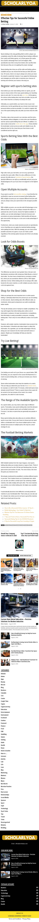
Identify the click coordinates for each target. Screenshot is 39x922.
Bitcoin (3, 685)
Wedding (3, 828)
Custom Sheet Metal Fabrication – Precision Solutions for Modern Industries (16, 620)
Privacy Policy (26, 919)
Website (3, 825)
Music (2, 781)
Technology (4, 808)
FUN (2, 731)
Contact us (19, 913)
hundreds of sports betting (23, 177)
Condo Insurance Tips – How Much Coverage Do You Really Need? (19, 569)
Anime (3, 676)
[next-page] (20, 589)
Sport (9, 14)
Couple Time (4, 701)
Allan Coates (5, 24)
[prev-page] (18, 589)
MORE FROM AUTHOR (25, 555)
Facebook (4, 718)
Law (2, 762)
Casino (3, 698)
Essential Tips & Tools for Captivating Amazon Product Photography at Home (6, 570)
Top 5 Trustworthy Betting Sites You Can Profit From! (29, 534)
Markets (3, 775)
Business (3, 690)
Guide (2, 742)
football (8, 525)
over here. (25, 95)
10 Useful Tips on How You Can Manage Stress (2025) (32, 584)
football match (32, 385)
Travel (3, 817)
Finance (3, 726)
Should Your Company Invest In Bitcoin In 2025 (9, 534)
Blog (2, 687)
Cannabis (3, 693)
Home (2, 13)
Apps (2, 679)
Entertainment (5, 712)
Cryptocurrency (5, 707)
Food (2, 729)
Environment (5, 715)
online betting (19, 525)
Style (2, 806)
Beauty (3, 682)
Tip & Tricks (4, 811)
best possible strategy (20, 194)
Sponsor (3, 800)
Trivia (2, 819)
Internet (3, 756)
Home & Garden (5, 751)
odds (13, 525)
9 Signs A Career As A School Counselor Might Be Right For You (32, 569)
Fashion (3, 720)
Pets (2, 789)
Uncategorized (5, 822)
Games (3, 737)
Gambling (7, 13)
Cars (2, 696)
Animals (3, 674)
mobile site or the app (22, 124)
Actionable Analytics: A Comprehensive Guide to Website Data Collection (19, 584)
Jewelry (3, 759)
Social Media (5, 797)
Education (4, 709)
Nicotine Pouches (6, 786)
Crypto (3, 704)
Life (2, 764)
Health (3, 745)
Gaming (3, 740)
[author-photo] (19, 544)
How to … (4, 753)
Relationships (5, 795)
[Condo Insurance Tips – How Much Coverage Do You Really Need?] (19, 562)
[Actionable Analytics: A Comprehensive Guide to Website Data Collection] (19, 578)
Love (2, 767)
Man (2, 770)
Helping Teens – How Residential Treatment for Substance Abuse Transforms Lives (24, 660)
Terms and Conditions (15, 919)
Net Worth (4, 784)
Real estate (4, 792)
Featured (3, 723)
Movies (3, 778)
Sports (26, 525)
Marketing (4, 773)
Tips (31, 525)
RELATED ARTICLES (12, 555)
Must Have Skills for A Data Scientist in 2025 (7, 584)
